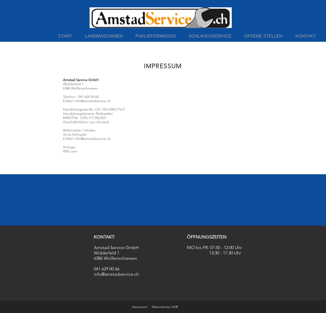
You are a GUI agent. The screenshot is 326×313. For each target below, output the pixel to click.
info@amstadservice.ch (93, 101)
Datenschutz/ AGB (165, 307)
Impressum (139, 307)
